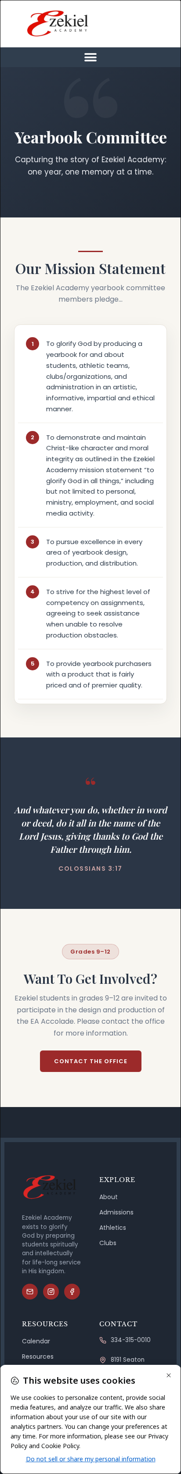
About (108, 1197)
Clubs (107, 1243)
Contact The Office (90, 1061)
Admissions (116, 1212)
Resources (38, 1356)
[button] (91, 57)
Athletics (112, 1227)
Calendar (36, 1341)
